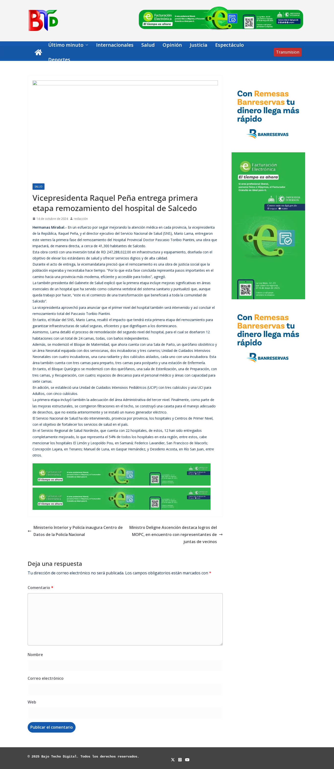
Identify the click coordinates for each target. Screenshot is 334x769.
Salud (148, 45)
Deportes (59, 59)
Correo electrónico (46, 678)
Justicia (198, 45)
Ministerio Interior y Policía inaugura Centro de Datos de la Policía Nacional (78, 531)
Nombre (35, 654)
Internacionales (115, 45)
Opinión (172, 45)
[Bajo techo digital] (38, 52)
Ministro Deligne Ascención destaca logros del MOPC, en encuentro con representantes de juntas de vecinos (173, 534)
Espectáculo (229, 45)
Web (32, 702)
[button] (85, 45)
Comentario (40, 587)
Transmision (287, 52)
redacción (81, 219)
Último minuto (65, 45)
